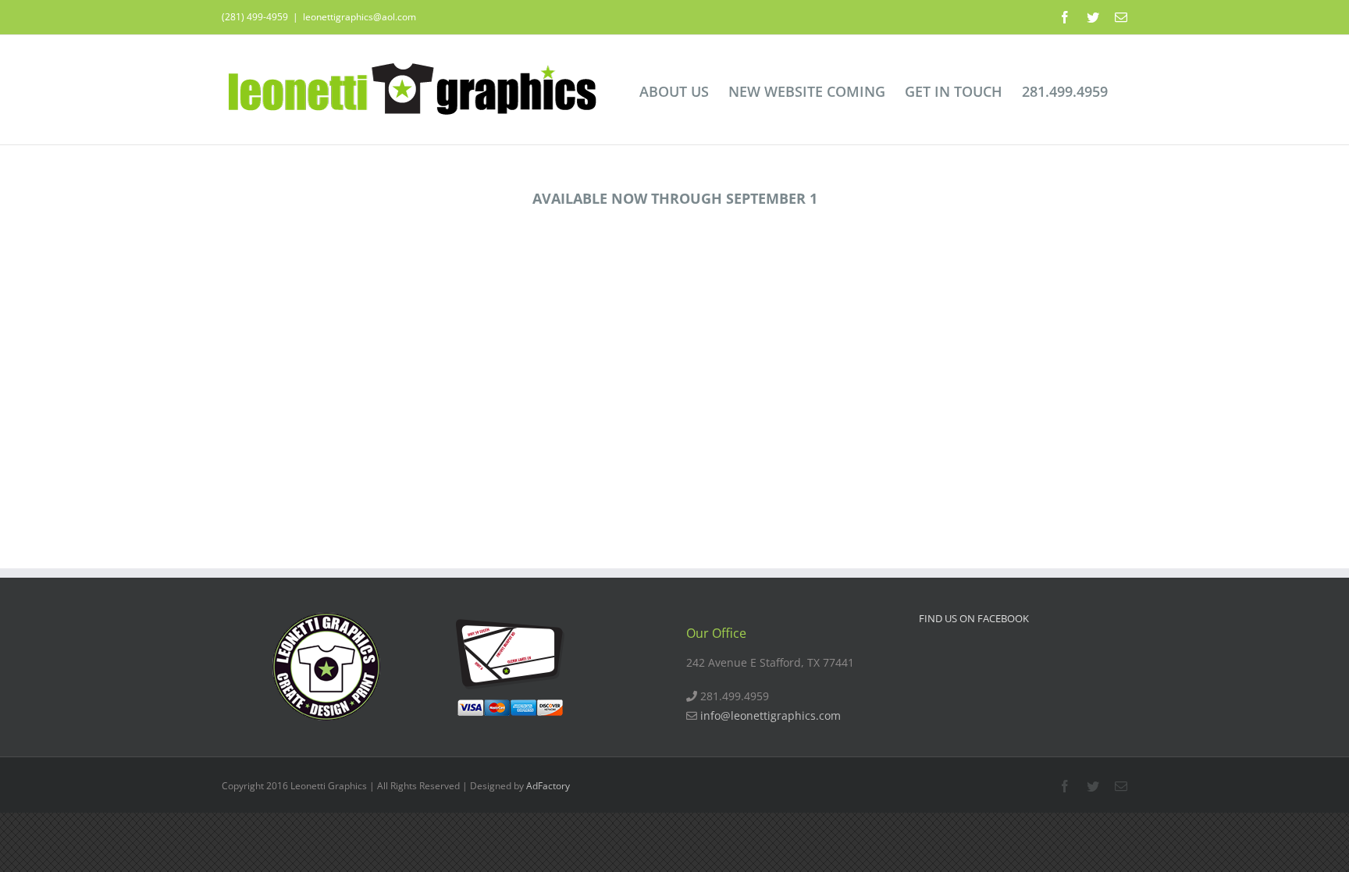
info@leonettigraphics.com (770, 715)
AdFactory (548, 785)
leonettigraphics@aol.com (359, 16)
